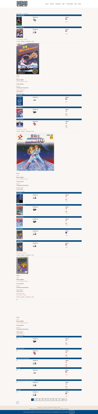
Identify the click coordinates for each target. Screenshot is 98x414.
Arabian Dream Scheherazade (23, 358)
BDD (63, 3)
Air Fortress (19, 192)
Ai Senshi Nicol (20, 119)
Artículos (52, 3)
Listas (46, 3)
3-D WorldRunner (20, 27)
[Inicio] (22, 4)
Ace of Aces (19, 95)
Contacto (45, 407)
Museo (79, 3)
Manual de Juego (20, 93)
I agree (71, 412)
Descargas (57, 3)
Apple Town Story (20, 348)
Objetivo (50, 407)
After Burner (19, 107)
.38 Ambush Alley (20, 15)
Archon (18, 368)
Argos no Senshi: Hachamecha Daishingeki (26, 380)
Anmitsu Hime (20, 336)
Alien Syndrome (20, 216)
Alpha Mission (20, 229)
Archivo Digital (69, 3)
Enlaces (58, 407)
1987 (66, 21)
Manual (18, 86)
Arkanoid (19, 389)
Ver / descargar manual (22, 81)
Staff (55, 407)
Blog (75, 3)
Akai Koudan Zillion (21, 204)
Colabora (40, 407)
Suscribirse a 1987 (49, 402)
